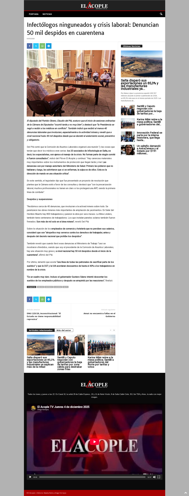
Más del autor (64, 330)
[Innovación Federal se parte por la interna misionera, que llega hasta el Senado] (128, 136)
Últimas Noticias (131, 46)
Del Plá (40, 287)
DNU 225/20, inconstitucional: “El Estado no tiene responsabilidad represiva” (44, 316)
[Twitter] (36, 46)
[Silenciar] (154, 477)
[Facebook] (29, 46)
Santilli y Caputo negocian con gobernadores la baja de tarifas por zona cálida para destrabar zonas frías (69, 363)
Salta (65, 287)
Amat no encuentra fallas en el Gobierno (99, 315)
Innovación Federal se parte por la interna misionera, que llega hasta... (149, 136)
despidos (48, 287)
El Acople (57, 287)
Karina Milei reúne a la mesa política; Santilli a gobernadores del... (149, 122)
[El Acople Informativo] (94, 5)
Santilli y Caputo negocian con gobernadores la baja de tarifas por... (149, 109)
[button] (161, 14)
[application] (94, 442)
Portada (33, 14)
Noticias (47, 14)
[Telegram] (48, 46)
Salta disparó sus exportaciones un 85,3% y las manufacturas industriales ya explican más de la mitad (41, 362)
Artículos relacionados (40, 330)
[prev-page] (110, 330)
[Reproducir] (30, 477)
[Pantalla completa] (158, 477)
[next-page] (114, 330)
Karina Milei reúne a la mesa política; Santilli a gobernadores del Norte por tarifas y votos (101, 362)
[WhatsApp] (42, 46)
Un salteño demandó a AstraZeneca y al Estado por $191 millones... (149, 149)
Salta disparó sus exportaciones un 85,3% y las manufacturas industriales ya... (139, 84)
